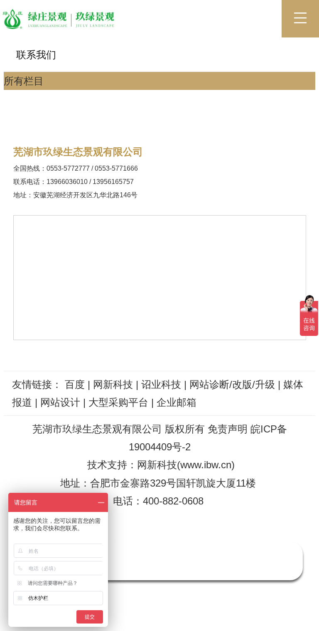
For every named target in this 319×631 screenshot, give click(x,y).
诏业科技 (161, 384)
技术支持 (107, 464)
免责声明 (228, 429)
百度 (75, 384)
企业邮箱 (176, 402)
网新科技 (113, 384)
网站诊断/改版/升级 (232, 384)
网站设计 (60, 402)
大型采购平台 (118, 402)
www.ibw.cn (205, 464)
